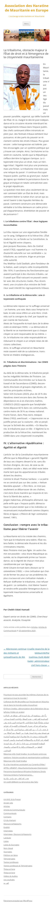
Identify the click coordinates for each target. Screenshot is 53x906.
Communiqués (10, 813)
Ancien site (8, 803)
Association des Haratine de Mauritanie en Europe (26, 8)
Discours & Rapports (12, 823)
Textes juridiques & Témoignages (18, 865)
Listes (6, 841)
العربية (6, 883)
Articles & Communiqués (14, 810)
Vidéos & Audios (11, 876)
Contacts (7, 817)
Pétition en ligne (11, 855)
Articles (34, 627)
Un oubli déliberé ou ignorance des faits (21, 782)
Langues (7, 837)
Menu (26, 24)
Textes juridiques (11, 862)
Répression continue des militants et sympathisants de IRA (15, 652)
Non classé (8, 848)
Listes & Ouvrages (11, 844)
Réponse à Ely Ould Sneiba (15, 761)
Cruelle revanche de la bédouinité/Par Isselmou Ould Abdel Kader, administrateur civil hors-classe (38, 657)
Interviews (8, 830)
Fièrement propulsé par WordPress (18, 900)
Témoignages (9, 858)
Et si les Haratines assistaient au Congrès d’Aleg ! (24, 764)
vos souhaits (9, 879)
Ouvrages (8, 851)
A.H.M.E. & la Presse (12, 799)
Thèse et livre (9, 869)
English (7, 827)
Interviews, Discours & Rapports (17, 834)
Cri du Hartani (10, 820)
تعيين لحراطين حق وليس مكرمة (16, 778)
